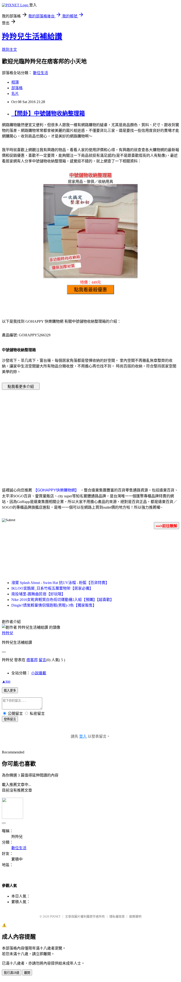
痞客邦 (32, 660)
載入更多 (10, 690)
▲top (6, 681)
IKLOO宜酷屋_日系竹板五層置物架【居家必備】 (52, 588)
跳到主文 (9, 50)
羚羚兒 (7, 633)
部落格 (17, 88)
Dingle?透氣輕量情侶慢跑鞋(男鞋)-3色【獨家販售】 (53, 605)
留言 (42, 660)
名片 (15, 94)
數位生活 (40, 73)
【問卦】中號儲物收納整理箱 (48, 113)
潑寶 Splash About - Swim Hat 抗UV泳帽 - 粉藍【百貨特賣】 (60, 583)
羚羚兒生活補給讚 (32, 36)
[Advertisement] (50, 431)
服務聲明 (135, 916)
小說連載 (38, 673)
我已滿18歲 (11, 972)
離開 (27, 972)
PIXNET (55, 916)
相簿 (15, 82)
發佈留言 (10, 719)
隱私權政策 (117, 916)
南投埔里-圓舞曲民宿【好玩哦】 (38, 594)
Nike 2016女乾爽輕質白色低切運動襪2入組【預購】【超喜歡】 (62, 600)
